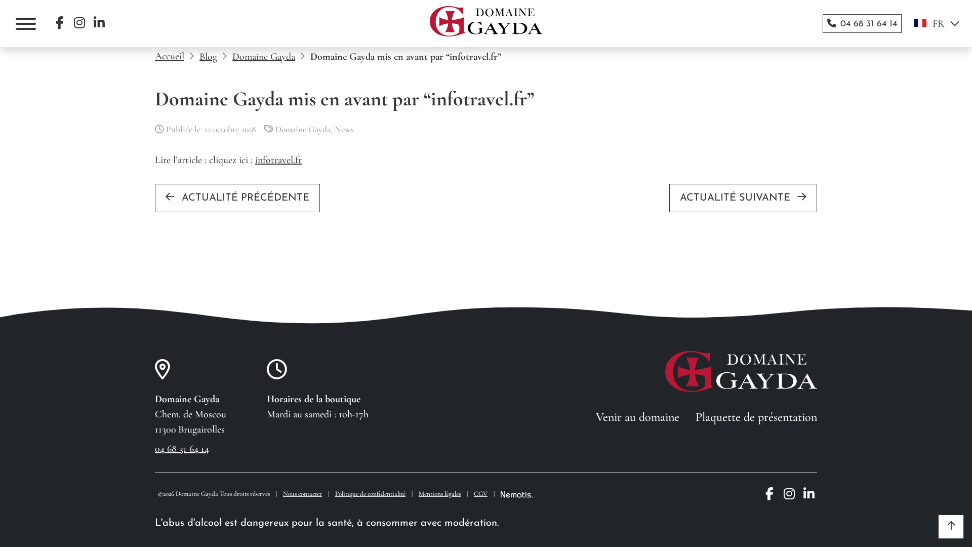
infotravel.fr (278, 160)
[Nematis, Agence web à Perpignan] (517, 494)
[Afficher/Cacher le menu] (26, 24)
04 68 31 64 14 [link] (182, 449)
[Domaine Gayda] (486, 21)
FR (939, 24)
